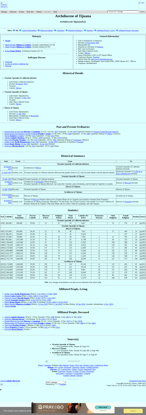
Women (66, 365)
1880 (70, 134)
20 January (19, 84)
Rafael (13, 51)
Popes (72, 365)
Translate (62, 384)
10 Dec (38, 298)
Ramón (13, 296)
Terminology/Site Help (137, 381)
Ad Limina (60, 373)
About (10, 381)
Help (55, 12)
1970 (59, 138)
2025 (52, 146)
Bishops (4, 12)
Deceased (67, 367)
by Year (82, 371)
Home (40, 365)
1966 (10, 184)
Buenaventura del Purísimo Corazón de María (28, 134)
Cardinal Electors (92, 367)
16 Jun (42, 144)
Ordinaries (60, 30)
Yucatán (80, 142)
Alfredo (14, 138)
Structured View (90, 369)
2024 (83, 304)
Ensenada (8, 62)
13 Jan (23, 144)
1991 (53, 298)
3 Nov (44, 300)
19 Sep (78, 304)
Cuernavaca (77, 140)
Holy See (30, 12)
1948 (40, 138)
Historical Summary (75, 30)
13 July (24, 98)
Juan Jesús (15, 140)
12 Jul (55, 304)
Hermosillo (35, 116)
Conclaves (69, 373)
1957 (29, 98)
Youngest (75, 367)
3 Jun (33, 142)
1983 (37, 142)
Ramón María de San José (22, 132)
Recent (69, 371)
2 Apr (41, 296)
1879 (75, 132)
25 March (8, 182)
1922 (52, 136)
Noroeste (96, 57)
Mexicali (8, 66)
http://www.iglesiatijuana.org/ (101, 59)
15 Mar (51, 142)
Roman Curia (88, 365)
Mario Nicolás (18, 45)
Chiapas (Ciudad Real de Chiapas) (105, 132)
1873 (56, 132)
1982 (54, 140)
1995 (56, 142)
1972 (43, 298)
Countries (47, 365)
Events (21, 12)
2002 (46, 304)
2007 (10, 203)
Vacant (7, 41)
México (87, 53)
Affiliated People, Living (106, 30)
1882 (88, 134)
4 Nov (106, 304)
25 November (90, 43)
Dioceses (13, 12)
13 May (30, 296)
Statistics (90, 30)
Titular (74, 369)
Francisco (14, 146)
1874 (25, 84)
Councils (87, 373)
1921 (34, 136)
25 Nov (49, 302)
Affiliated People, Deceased (129, 30)
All (55, 367)
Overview (61, 371)
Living (60, 367)
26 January (8, 201)
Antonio (15, 300)
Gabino (10, 306)
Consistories (78, 373)
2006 (97, 43)
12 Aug (40, 304)
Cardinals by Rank (101, 365)
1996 (28, 144)
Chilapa (109, 134)
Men (61, 365)
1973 (38, 300)
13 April (5, 173)
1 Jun (49, 298)
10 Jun (33, 300)
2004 (45, 296)
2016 (46, 144)
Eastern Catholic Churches (73, 375)
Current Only (66, 369)
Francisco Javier (17, 298)
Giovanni (14, 329)
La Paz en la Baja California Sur (16, 64)
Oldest (82, 367)
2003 (60, 304)
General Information (29, 30)
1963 (24, 114)
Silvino (14, 136)
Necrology (90, 371)
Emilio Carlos (17, 142)
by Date (75, 371)
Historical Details (46, 30)
